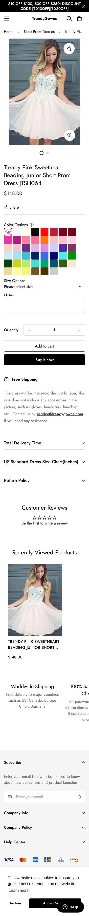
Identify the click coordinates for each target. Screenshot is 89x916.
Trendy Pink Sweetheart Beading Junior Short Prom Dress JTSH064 (33, 645)
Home (9, 31)
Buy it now (44, 360)
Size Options (14, 281)
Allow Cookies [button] (55, 903)
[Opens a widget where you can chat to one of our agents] (70, 907)
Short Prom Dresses (39, 31)
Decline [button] (14, 903)
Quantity (11, 330)
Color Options (16, 225)
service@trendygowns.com (60, 414)
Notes (9, 295)
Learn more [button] (19, 890)
